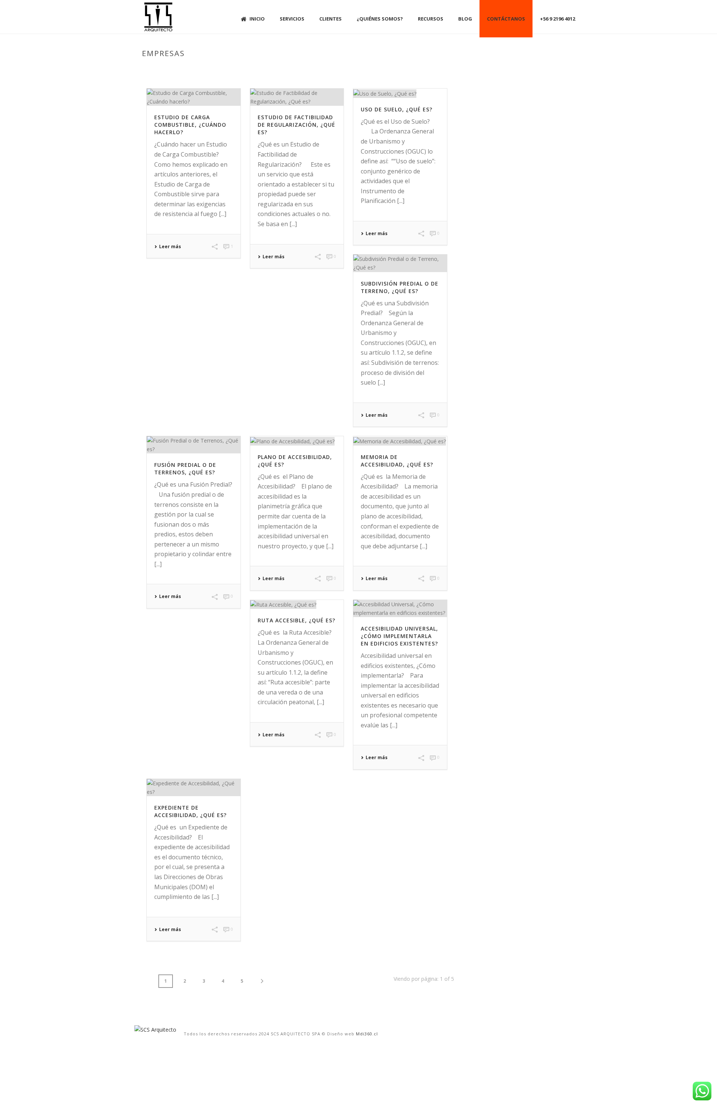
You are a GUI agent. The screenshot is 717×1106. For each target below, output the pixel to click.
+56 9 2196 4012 (557, 18)
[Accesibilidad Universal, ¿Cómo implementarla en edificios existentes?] (400, 608)
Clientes (330, 18)
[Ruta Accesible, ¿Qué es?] (297, 604)
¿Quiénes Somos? (380, 18)
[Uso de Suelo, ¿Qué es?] (400, 93)
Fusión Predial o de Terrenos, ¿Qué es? (185, 468)
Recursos (430, 18)
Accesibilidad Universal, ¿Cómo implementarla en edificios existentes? (399, 636)
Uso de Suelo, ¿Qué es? (396, 109)
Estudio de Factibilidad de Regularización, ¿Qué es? (296, 125)
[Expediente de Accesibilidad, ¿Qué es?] (193, 787)
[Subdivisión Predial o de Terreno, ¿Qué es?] (400, 263)
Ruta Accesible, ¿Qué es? (296, 620)
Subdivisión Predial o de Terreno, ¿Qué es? (399, 287)
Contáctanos (506, 18)
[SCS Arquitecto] (155, 1028)
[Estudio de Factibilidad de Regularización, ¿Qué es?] (297, 97)
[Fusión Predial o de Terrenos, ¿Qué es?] (193, 444)
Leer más (170, 246)
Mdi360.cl (367, 1033)
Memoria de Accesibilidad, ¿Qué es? (397, 460)
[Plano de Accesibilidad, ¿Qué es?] (297, 441)
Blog (465, 18)
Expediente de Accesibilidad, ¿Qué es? (190, 811)
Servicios (292, 18)
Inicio (257, 18)
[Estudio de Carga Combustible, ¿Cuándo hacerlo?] (193, 97)
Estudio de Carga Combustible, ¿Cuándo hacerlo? (190, 125)
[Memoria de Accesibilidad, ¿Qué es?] (400, 441)
